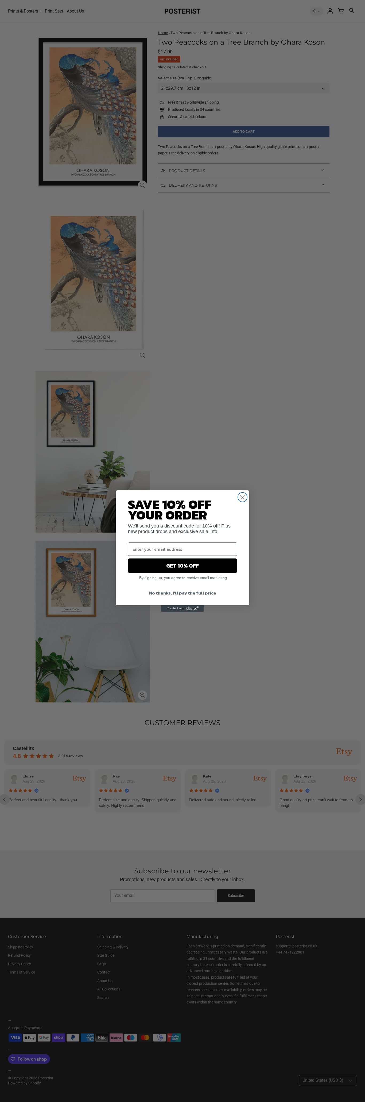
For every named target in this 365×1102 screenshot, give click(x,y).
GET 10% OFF (182, 566)
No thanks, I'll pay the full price (182, 593)
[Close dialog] (242, 497)
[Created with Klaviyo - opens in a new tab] (182, 608)
